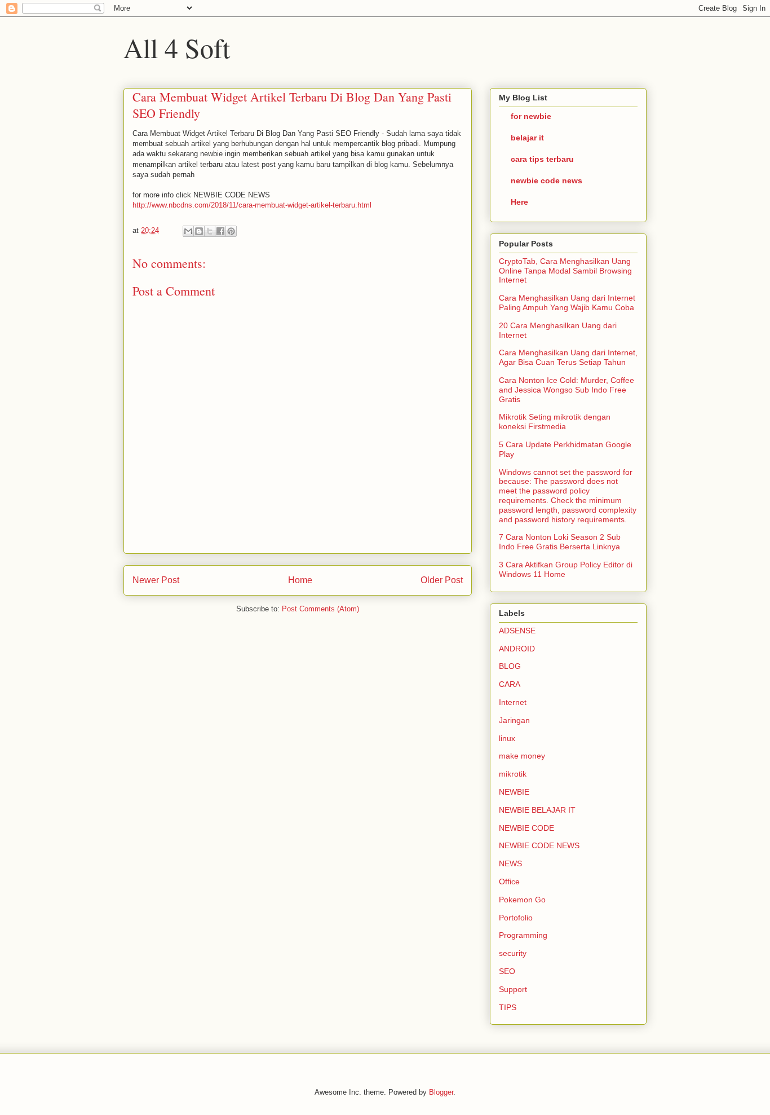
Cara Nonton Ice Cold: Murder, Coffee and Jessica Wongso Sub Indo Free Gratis (566, 390)
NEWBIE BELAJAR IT (537, 809)
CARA (509, 684)
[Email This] (188, 231)
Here (519, 201)
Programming (523, 935)
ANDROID (517, 648)
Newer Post (155, 580)
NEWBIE (514, 791)
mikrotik (512, 773)
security (512, 953)
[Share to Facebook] (220, 231)
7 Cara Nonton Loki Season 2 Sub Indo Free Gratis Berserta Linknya (560, 541)
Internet (512, 702)
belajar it (527, 137)
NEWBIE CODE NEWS (539, 845)
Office (509, 881)
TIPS (507, 1007)
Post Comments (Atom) (320, 609)
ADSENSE (517, 630)
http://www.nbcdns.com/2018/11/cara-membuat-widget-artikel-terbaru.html (251, 205)
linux (507, 738)
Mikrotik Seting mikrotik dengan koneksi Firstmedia (554, 421)
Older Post (442, 580)
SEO (507, 971)
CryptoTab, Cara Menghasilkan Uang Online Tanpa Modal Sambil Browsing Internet (565, 271)
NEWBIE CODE (526, 827)
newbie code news (546, 180)
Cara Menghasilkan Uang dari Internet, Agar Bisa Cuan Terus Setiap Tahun (568, 357)
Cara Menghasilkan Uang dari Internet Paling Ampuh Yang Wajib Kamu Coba (567, 302)
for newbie (531, 116)
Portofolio (516, 917)
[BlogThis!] (199, 231)
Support (513, 989)
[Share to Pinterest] (231, 231)
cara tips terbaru (542, 159)
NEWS (510, 863)
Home (300, 580)
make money (522, 755)
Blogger (441, 1092)
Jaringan (514, 720)
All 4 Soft (176, 47)
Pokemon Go (522, 899)
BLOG (510, 666)
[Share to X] (209, 231)
